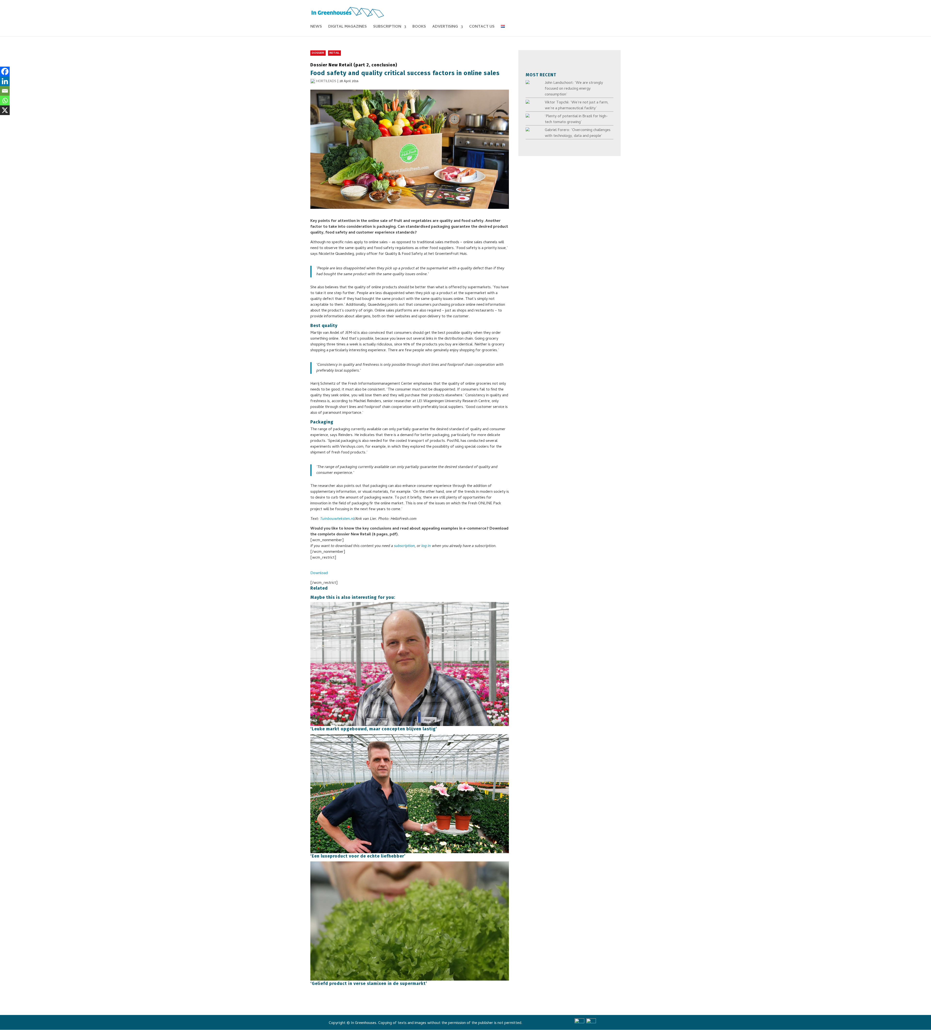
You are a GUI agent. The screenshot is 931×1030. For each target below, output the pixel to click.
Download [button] (319, 573)
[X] (5, 110)
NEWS (316, 27)
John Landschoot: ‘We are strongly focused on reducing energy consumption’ (574, 89)
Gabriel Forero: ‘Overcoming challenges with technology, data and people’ (577, 133)
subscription (404, 546)
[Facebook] (5, 71)
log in (426, 546)
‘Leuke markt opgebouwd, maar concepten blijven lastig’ (373, 729)
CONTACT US (482, 27)
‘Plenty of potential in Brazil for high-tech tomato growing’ (576, 119)
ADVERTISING (445, 27)
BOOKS (419, 27)
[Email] (5, 91)
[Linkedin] (5, 81)
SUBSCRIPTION (387, 27)
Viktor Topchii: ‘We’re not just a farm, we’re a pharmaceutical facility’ (577, 106)
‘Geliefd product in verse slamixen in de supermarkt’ (368, 983)
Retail (334, 53)
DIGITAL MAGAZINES (347, 27)
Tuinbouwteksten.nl (337, 519)
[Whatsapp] (5, 100)
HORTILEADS (326, 81)
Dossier (318, 53)
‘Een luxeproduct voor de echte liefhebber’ (358, 856)
